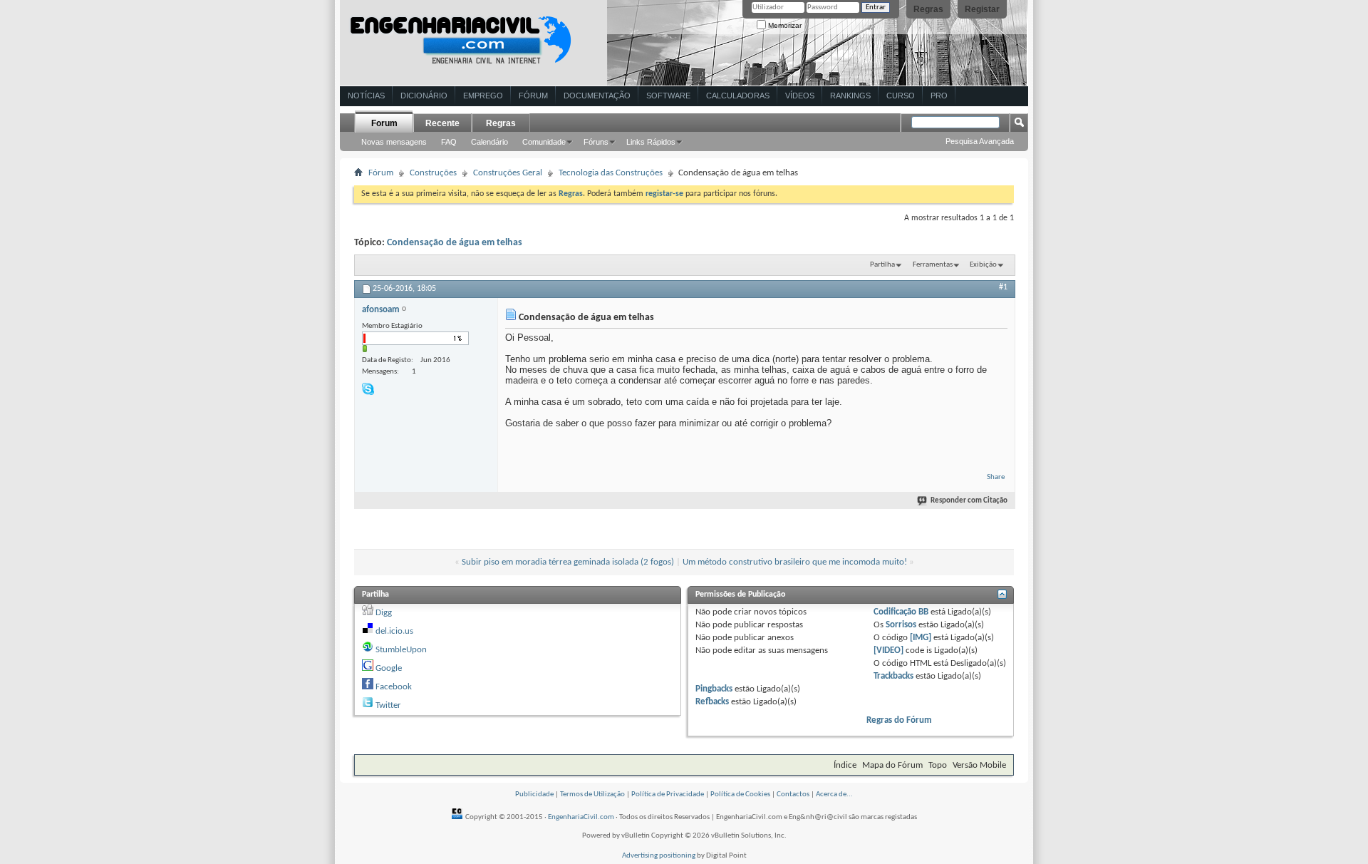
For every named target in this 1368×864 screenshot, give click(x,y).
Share (996, 477)
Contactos (793, 794)
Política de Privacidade (667, 794)
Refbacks (712, 701)
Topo (937, 765)
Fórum (533, 95)
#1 (1003, 287)
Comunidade (544, 142)
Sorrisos (901, 624)
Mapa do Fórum (892, 765)
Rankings (850, 95)
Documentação (597, 95)
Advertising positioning (658, 856)
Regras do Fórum (899, 720)
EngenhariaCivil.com (581, 817)
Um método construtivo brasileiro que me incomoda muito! (795, 562)
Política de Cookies (740, 794)
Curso (900, 95)
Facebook (393, 686)
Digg (383, 612)
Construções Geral (507, 173)
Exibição (983, 265)
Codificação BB (901, 612)
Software (668, 95)
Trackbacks (893, 676)
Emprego (483, 95)
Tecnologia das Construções (611, 173)
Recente (442, 123)
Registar (982, 9)
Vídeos (799, 95)
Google (388, 668)
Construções (433, 173)
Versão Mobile (979, 765)
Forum (384, 123)
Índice (845, 765)
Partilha (882, 265)
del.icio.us (394, 631)
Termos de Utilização (592, 794)
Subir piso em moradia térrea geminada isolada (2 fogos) (568, 562)
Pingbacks (713, 689)
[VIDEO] (888, 650)
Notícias (366, 95)
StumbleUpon (401, 649)
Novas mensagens (394, 142)
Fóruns (596, 142)
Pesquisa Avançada (979, 141)
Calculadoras (738, 95)
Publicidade (534, 794)
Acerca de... (834, 794)
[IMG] (920, 637)
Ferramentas (933, 265)
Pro (939, 95)
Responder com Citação (969, 501)
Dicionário (423, 95)
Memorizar (784, 25)
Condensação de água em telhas (454, 242)
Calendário (489, 142)
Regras (928, 9)
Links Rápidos (650, 142)
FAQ (449, 142)
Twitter (388, 705)
